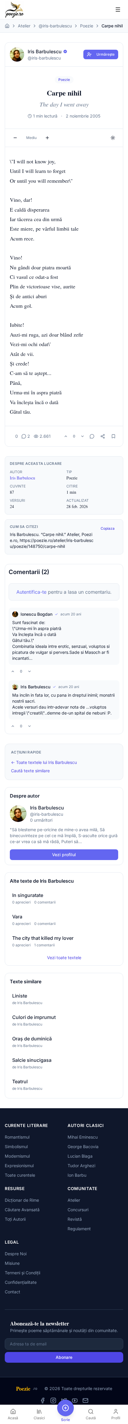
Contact (12, 1291)
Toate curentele (20, 1175)
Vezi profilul (64, 854)
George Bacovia (83, 1146)
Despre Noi (15, 1253)
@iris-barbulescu (55, 25)
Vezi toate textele (64, 957)
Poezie (86, 25)
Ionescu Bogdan (36, 614)
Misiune (12, 1263)
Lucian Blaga (80, 1156)
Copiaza (108, 528)
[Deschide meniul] (118, 9)
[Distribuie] (102, 436)
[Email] (85, 1400)
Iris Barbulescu (22, 478)
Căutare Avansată (22, 1209)
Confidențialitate (21, 1282)
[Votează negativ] (82, 436)
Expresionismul (19, 1165)
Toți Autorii (15, 1219)
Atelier (24, 25)
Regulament (79, 1228)
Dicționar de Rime (22, 1200)
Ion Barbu (77, 1175)
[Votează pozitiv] (66, 436)
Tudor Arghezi (81, 1165)
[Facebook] (43, 1400)
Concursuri (78, 1209)
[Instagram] (53, 1400)
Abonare (64, 1357)
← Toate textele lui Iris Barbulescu (44, 762)
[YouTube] (75, 1400)
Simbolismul (16, 1146)
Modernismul (17, 1156)
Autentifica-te (31, 592)
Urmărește (105, 54)
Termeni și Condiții (22, 1272)
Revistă (75, 1219)
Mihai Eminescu (83, 1136)
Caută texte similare (30, 770)
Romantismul (17, 1136)
